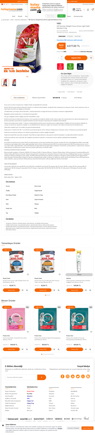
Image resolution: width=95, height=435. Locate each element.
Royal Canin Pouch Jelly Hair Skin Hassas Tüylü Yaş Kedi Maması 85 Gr (47, 281)
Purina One (6, 336)
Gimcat (73, 398)
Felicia (51, 410)
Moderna (73, 405)
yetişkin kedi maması (12, 225)
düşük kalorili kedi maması (38, 228)
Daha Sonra (50, 16)
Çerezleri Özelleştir (73, 428)
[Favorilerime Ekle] (28, 274)
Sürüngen (68, 16)
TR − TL (5, 4)
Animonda (52, 405)
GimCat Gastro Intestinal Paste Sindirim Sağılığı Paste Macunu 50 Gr (78, 281)
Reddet (60, 428)
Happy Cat (30, 401)
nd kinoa (14, 223)
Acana (29, 405)
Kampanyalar (78, 16)
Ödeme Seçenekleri (38, 98)
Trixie (72, 393)
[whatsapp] (83, 376)
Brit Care (29, 410)
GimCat (68, 278)
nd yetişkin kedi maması (41, 223)
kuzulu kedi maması (11, 226)
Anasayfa (6, 20)
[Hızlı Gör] (27, 290)
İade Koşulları (9, 396)
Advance (29, 396)
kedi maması (30, 223)
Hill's (28, 398)
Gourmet (51, 396)
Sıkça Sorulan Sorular (17, 4)
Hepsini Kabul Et (87, 428)
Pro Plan (29, 393)
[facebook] (62, 376)
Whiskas (51, 393)
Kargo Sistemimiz (10, 391)
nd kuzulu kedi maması (36, 226)
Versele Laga (75, 408)
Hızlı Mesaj (77, 98)
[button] (27, 76)
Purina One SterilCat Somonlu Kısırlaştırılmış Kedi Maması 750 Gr (76, 339)
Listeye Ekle (61, 92)
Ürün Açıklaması (19, 98)
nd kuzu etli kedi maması (50, 226)
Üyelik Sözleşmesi (10, 403)
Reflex (72, 403)
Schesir (51, 403)
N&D (59, 23)
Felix (50, 398)
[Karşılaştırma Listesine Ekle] (22, 290)
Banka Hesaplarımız (11, 393)
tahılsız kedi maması (48, 225)
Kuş (26, 16)
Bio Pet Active (75, 396)
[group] (27, 48)
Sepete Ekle (76, 58)
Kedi (13, 16)
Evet (61, 16)
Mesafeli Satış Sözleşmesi (13, 401)
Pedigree (51, 391)
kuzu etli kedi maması (23, 226)
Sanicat (73, 401)
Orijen (29, 408)
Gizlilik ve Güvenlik (10, 398)
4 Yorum (64, 98)
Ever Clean (52, 408)
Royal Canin (6, 278)
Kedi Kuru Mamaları (21, 20)
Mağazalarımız (9, 405)
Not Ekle (79, 92)
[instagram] (67, 376)
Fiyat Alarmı (71, 92)
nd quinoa (9, 223)
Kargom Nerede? (89, 4)
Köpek (20, 16)
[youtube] (73, 376)
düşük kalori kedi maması (23, 228)
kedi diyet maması (11, 229)
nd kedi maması (22, 223)
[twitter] (78, 376)
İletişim (7, 410)
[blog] (88, 376)
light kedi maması (11, 228)
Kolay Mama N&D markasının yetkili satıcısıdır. (70, 40)
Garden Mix (74, 410)
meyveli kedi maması (24, 225)
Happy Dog (30, 403)
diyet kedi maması (51, 228)
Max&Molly (74, 391)
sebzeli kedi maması (36, 225)
